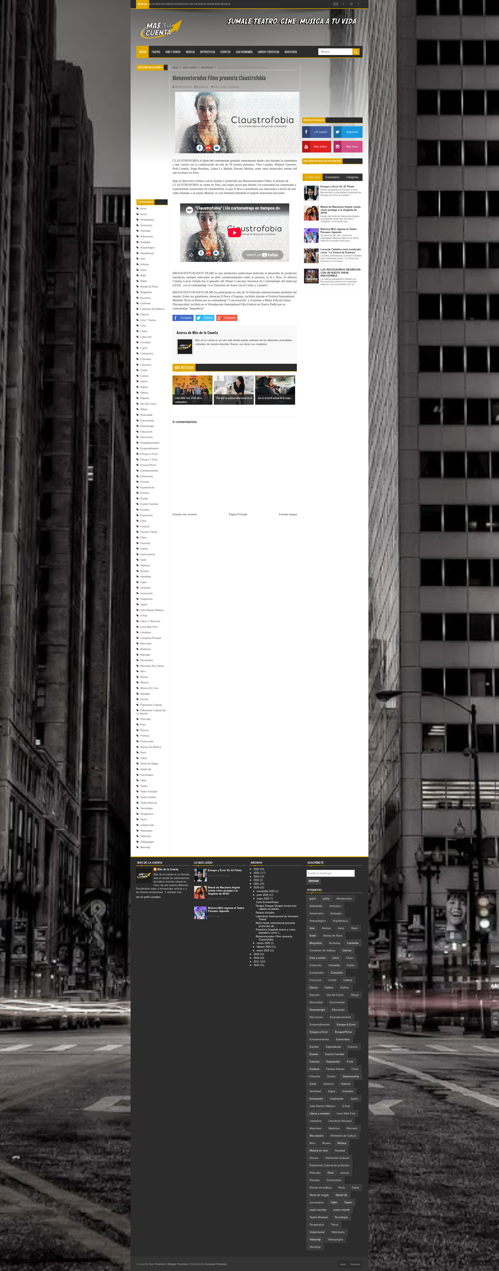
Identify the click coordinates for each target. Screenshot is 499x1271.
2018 (257, 957)
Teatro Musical (148, 802)
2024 (257, 876)
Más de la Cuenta (167, 869)
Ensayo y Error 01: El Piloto (225, 870)
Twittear (208, 317)
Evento (144, 498)
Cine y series (173, 52)
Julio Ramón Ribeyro (152, 610)
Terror (143, 819)
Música (190, 52)
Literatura (145, 632)
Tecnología (146, 808)
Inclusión (145, 587)
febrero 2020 (264, 946)
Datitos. (144, 392)
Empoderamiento (149, 442)
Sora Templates (157, 1264)
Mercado (145, 654)
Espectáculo (147, 487)
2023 (257, 880)
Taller (143, 780)
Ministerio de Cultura (152, 665)
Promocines (147, 741)
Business (145, 297)
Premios (145, 735)
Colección (145, 336)
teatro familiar (148, 791)
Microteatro (146, 660)
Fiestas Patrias (148, 531)
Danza (144, 381)
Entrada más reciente (185, 514)
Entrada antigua (288, 514)
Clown (143, 331)
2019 (257, 954)
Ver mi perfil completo (148, 897)
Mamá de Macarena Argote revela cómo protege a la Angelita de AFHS (224, 890)
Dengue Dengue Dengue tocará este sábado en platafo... (276, 907)
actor (143, 208)
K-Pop (143, 615)
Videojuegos (147, 841)
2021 (257, 883)
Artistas (144, 264)
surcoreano (146, 774)
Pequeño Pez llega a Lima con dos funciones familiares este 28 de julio (189, 4)
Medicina (145, 649)
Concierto (145, 359)
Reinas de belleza (150, 747)
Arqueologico (147, 247)
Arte (142, 258)
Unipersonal (147, 825)
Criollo (143, 370)
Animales (145, 230)
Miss (143, 671)
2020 (257, 887)
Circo (143, 325)
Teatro (155, 52)
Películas (145, 719)
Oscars (144, 699)
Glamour (145, 565)
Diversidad (146, 414)
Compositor (146, 353)
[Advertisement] (152, 134)
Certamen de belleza (152, 309)
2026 (257, 869)
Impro (143, 582)
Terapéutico (146, 813)
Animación (146, 225)
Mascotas (145, 643)
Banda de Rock (149, 286)
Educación (146, 431)
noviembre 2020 (266, 891)
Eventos (225, 52)
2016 (257, 965)
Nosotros (291, 52)
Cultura (144, 375)
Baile (143, 275)
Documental (147, 420)
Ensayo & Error (149, 453)
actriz (143, 214)
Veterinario (146, 830)
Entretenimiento (149, 470)
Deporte (144, 398)
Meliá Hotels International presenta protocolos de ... (275, 925)
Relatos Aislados (265, 912)
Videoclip (145, 836)
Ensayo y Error (149, 459)
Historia (144, 571)
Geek (143, 559)
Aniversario (146, 236)
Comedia (145, 342)
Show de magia (149, 763)
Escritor (144, 481)
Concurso (145, 364)
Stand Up (145, 769)
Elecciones (146, 437)
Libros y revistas (268, 52)
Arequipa (145, 242)
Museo (144, 677)
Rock (143, 752)
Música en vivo (149, 688)
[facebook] (343, 4)
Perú (143, 724)
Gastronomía (244, 52)
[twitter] (351, 4)
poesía (144, 730)
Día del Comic (148, 403)
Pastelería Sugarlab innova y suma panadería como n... (275, 931)
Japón (143, 604)
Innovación (146, 593)
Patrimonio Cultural (151, 704)
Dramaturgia (147, 426)
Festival (144, 526)
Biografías (146, 292)
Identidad (145, 576)
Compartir (186, 317)
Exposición (146, 515)
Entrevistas (207, 52)
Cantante (145, 303)
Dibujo (143, 409)
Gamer (144, 548)
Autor (143, 270)
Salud (143, 758)
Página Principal (238, 514)
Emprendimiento (149, 448)
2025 (257, 872)
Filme (143, 537)
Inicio (142, 52)
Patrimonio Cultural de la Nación (329, 1165)
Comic (144, 348)
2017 (257, 961)
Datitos (144, 387)
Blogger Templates (178, 1264)
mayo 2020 (263, 898)
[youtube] (336, 4)
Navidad (145, 693)
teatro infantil (148, 797)
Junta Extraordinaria (267, 902)
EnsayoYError (148, 465)
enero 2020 (263, 950)
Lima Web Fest (148, 626)
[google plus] (359, 4)
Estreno (144, 492)
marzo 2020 (264, 943)
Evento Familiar (149, 504)
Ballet (143, 281)
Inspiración (146, 599)
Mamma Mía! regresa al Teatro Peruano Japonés (226, 909)
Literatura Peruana (150, 638)
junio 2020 (263, 894)
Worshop (145, 847)
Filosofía (145, 543)
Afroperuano (147, 219)
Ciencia (144, 314)
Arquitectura (147, 253)
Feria (143, 520)
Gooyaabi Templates (216, 1264)
